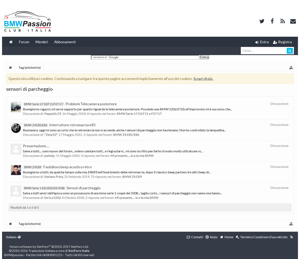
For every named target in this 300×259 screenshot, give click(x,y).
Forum (24, 42)
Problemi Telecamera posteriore (70, 104)
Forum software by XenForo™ (49, 246)
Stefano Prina (53, 176)
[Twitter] (262, 20)
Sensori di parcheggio (62, 188)
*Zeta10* (50, 134)
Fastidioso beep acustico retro (58, 167)
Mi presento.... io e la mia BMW (132, 155)
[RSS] (283, 20)
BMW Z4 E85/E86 (126, 134)
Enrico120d (52, 197)
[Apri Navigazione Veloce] (291, 67)
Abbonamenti (65, 42)
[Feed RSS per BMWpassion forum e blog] (292, 237)
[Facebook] (272, 20)
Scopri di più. (203, 78)
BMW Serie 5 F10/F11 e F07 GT (139, 113)
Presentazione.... (36, 146)
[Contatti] (293, 20)
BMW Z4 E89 (132, 176)
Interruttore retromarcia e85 (60, 125)
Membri (41, 42)
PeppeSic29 (52, 113)
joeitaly (49, 155)
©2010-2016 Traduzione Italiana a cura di (49, 250)
